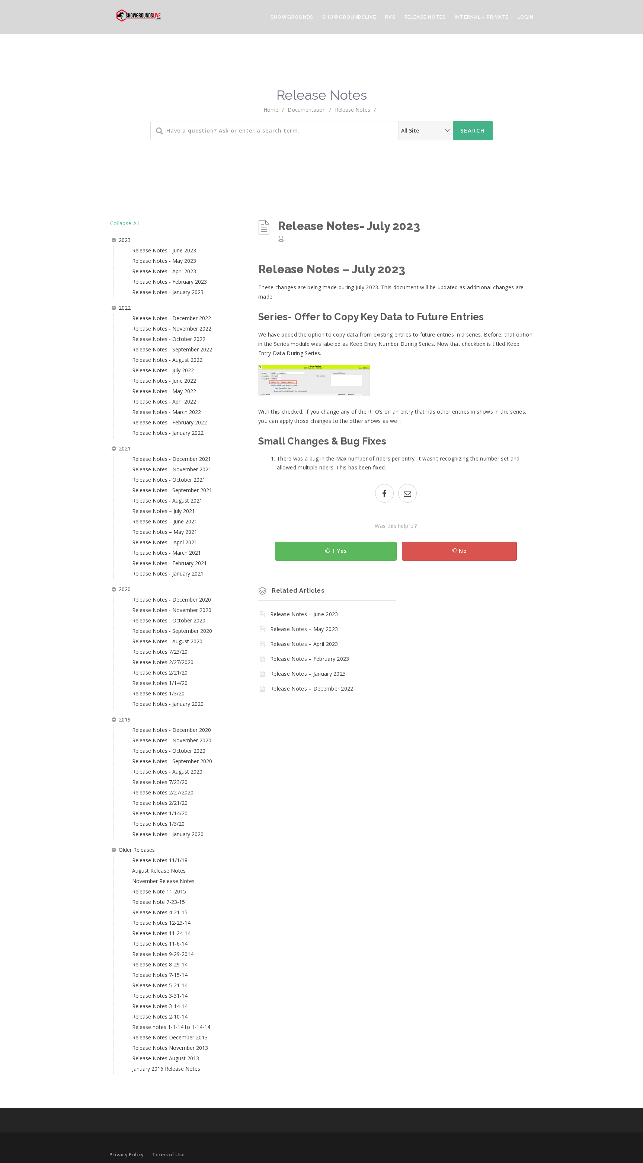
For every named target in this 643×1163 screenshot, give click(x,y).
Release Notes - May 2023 (164, 260)
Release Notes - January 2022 (168, 432)
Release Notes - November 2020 (171, 610)
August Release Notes (159, 870)
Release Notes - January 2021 (168, 573)
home (270, 109)
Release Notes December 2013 (170, 1037)
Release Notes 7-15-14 (160, 974)
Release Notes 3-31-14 (160, 995)
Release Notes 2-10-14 (160, 1016)
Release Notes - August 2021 (167, 500)
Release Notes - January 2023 (168, 292)
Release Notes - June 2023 (164, 250)
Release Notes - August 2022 (167, 359)
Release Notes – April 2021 (164, 542)
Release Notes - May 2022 (164, 391)
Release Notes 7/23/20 (160, 651)
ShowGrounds (292, 17)
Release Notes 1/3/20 (158, 693)
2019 (125, 719)
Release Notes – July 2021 (163, 510)
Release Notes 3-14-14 (160, 1006)
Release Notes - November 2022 (171, 328)
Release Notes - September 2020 (172, 630)
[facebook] (384, 494)
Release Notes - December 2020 (171, 599)
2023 (125, 239)
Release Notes (425, 17)
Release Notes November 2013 (170, 1047)
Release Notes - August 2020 (167, 641)
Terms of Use (168, 1154)
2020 (125, 589)
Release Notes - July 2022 (163, 370)
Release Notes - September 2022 (172, 349)
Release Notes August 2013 (165, 1058)
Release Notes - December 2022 (171, 318)
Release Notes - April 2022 (164, 401)
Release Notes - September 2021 (172, 490)
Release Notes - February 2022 (169, 422)
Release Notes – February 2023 (309, 658)
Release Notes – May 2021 (164, 531)
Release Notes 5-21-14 (160, 985)
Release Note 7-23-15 (158, 901)
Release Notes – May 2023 (304, 629)
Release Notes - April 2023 (164, 271)
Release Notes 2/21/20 (160, 672)
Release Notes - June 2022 (164, 380)
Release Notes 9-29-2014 (162, 954)
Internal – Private (481, 17)
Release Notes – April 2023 (304, 643)
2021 (125, 448)
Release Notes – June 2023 (304, 614)
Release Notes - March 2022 (166, 411)
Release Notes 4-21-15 (160, 912)
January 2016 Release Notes (166, 1068)
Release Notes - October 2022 (168, 338)
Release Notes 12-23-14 (161, 922)
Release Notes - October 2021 (168, 479)
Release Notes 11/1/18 (160, 860)
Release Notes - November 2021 (171, 469)
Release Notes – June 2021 (164, 521)
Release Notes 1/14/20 (160, 682)
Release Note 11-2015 (159, 891)
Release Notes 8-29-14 (160, 964)
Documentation (307, 109)
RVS (390, 17)
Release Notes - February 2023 (169, 281)
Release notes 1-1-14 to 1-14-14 (171, 1026)
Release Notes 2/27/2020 (162, 662)
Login (526, 17)
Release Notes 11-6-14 (160, 943)
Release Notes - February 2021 (169, 563)
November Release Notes (163, 881)
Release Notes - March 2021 (166, 552)
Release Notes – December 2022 (312, 688)
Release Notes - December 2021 (171, 458)
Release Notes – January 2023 (308, 673)
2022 (125, 307)
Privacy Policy (126, 1154)
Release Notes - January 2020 (168, 703)
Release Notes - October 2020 (168, 620)
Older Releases (137, 849)
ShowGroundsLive (349, 17)
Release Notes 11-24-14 (161, 933)
